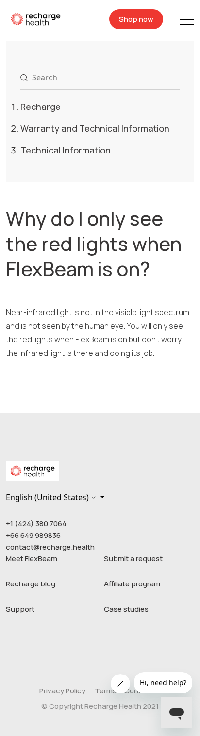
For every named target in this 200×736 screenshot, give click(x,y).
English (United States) (48, 497)
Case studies (126, 609)
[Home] (36, 18)
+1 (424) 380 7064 (36, 524)
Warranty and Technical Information (94, 128)
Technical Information (65, 150)
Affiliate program (132, 584)
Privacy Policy (62, 691)
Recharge (40, 106)
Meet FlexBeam (31, 558)
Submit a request (133, 558)
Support (20, 609)
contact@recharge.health (50, 547)
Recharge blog (30, 584)
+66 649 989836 (33, 535)
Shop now (136, 19)
